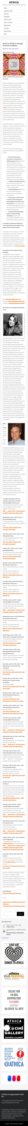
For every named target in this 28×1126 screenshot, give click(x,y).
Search (20, 914)
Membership (7, 25)
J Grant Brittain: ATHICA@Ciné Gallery (14, 906)
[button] (14, 499)
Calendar (6, 14)
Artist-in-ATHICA (20, 246)
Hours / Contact (8, 22)
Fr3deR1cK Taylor (8, 843)
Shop (5, 34)
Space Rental (7, 31)
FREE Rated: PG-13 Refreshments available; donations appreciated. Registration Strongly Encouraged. (14, 847)
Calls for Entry (7, 19)
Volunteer (6, 28)
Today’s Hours (10, 927)
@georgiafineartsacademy (17, 303)
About (5, 8)
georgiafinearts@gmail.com (11, 798)
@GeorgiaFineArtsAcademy (16, 301)
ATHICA (14, 2)
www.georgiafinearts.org (13, 299)
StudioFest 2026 (8, 11)
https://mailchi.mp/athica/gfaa (12, 893)
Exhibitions (7, 17)
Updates (16, 48)
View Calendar (5, 938)
